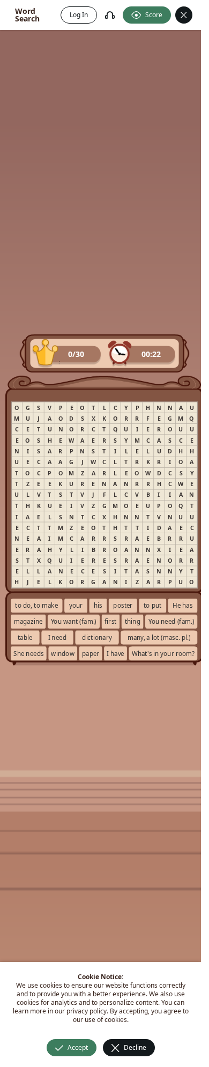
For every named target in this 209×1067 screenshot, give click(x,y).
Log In (79, 14)
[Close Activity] (183, 15)
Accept (78, 1047)
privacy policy (86, 1011)
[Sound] (109, 15)
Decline (135, 1047)
